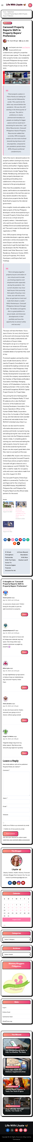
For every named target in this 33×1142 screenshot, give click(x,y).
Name (5, 798)
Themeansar (16, 1139)
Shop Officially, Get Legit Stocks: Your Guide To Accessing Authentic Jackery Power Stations (16, 1112)
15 (28, 907)
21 (24, 910)
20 (20, 910)
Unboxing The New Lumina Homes (8, 529)
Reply (24, 614)
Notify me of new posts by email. (14, 829)
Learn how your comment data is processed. (16, 840)
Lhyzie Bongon (14, 41)
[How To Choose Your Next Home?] (8, 504)
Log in (4, 1008)
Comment (6, 770)
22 (28, 910)
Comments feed (7, 1017)
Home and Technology (13, 1106)
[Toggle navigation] (2, 5)
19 (16, 910)
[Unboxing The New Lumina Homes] (8, 524)
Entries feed (6, 1012)
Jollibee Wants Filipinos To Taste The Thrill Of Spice (15, 1090)
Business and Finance (12, 1047)
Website (5, 815)
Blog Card (26, 1137)
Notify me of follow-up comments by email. (16, 825)
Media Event (7, 23)
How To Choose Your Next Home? (8, 509)
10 (8, 907)
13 (20, 907)
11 (12, 907)
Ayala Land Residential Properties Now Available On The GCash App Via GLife (21, 512)
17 (8, 910)
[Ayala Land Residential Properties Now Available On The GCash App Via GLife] (21, 504)
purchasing (26, 47)
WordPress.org (7, 1021)
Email (5, 806)
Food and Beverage (12, 1086)
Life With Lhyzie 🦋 (16, 4)
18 (12, 910)
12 (16, 907)
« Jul (4, 925)
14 (24, 907)
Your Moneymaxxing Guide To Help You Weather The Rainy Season (16, 1052)
